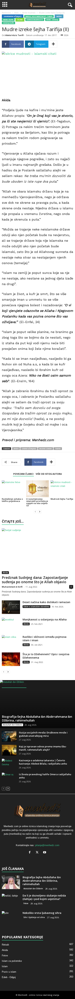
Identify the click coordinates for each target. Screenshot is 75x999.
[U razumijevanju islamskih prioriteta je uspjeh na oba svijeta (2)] (37, 488)
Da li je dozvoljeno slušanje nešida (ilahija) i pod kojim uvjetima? (44, 897)
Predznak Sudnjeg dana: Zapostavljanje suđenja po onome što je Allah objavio (35, 579)
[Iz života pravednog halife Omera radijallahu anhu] (9, 778)
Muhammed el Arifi (12, 586)
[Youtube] (45, 852)
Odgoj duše (8, 23)
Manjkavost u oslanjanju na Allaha (45, 619)
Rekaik (5, 944)
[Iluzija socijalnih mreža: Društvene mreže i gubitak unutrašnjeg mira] (9, 736)
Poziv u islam (9, 971)
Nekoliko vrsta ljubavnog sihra (42, 913)
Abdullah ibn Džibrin (12, 724)
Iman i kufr (8, 19)
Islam (16, 12)
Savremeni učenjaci (12, 16)
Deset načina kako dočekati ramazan (46, 602)
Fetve (25, 903)
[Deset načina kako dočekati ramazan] (11, 607)
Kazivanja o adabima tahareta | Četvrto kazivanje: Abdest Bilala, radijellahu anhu (43, 762)
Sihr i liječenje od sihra (34, 917)
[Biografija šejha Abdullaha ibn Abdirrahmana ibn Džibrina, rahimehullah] (37, 704)
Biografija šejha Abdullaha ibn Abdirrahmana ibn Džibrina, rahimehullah (37, 718)
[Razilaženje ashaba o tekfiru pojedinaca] (13, 488)
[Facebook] (30, 852)
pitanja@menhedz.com (47, 845)
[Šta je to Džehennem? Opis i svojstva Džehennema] (11, 659)
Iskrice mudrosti (28, 12)
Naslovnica (6, 12)
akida (16, 448)
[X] (38, 852)
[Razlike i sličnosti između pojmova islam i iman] (11, 642)
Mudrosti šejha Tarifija (62, 499)
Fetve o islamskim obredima (36, 606)
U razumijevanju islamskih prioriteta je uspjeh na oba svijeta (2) (37, 502)
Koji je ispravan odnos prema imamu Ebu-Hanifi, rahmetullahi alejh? (43, 748)
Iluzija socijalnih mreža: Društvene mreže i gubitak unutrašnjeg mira (43, 734)
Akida (59, 16)
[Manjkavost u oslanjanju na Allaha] (11, 624)
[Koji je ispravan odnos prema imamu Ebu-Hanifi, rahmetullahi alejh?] (9, 750)
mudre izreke (45, 448)
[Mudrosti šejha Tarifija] (62, 488)
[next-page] (40, 511)
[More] (53, 44)
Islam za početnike (12, 961)
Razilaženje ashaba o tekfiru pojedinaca (12, 500)
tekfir (58, 448)
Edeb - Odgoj (52, 19)
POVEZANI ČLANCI (23, 473)
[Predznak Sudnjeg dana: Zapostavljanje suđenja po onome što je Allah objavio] (37, 551)
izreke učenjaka (29, 448)
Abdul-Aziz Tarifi (14, 35)
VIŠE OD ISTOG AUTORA (49, 473)
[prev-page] (35, 511)
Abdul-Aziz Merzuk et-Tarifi (38, 16)
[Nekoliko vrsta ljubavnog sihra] (11, 918)
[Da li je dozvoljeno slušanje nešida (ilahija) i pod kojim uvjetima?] (11, 900)
